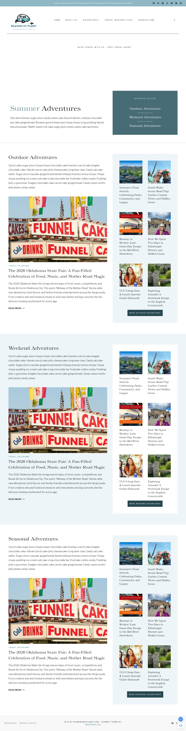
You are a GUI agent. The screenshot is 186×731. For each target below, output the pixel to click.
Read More (16, 308)
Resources (11, 723)
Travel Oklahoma (18, 266)
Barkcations (146, 20)
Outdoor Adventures (145, 108)
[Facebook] (154, 3)
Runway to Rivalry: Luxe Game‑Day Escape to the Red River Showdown (130, 246)
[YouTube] (172, 3)
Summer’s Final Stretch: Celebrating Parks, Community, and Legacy (130, 195)
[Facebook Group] (176, 3)
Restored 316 (93, 724)
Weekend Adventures (145, 117)
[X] (177, 723)
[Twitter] (158, 3)
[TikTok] (167, 3)
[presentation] (57, 229)
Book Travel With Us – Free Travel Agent (105, 47)
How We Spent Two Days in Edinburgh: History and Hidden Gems (157, 246)
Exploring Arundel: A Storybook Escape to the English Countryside (158, 298)
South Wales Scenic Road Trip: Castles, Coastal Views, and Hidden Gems (159, 195)
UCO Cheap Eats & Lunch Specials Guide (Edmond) (130, 294)
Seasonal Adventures (145, 126)
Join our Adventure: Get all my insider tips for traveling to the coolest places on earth (93, 3)
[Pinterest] (181, 3)
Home (57, 20)
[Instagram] (163, 3)
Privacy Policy (28, 723)
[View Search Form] (174, 20)
